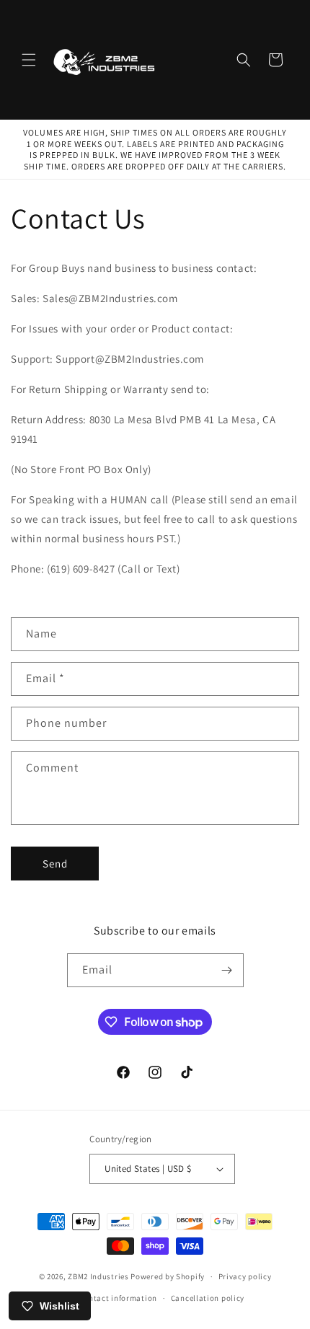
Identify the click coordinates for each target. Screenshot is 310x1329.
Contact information (118, 1298)
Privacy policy (245, 1276)
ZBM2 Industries (98, 1276)
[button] (29, 60)
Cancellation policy (207, 1298)
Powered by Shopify (167, 1276)
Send (55, 863)
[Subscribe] (227, 970)
